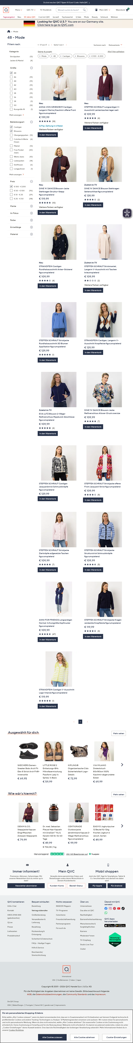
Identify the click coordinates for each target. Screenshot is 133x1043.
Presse (10, 927)
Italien (72, 980)
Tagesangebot (9, 17)
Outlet (83, 949)
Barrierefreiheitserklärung (91, 919)
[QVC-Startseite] (9, 31)
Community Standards (76, 994)
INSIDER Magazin (63, 906)
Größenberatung (38, 915)
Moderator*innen (87, 936)
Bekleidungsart (17, 122)
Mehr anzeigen (15, 115)
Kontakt (10, 910)
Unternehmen (86, 906)
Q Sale (78, 17)
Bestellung (36, 906)
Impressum (100, 994)
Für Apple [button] (97, 885)
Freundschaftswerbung (65, 919)
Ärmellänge (15, 227)
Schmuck (104, 17)
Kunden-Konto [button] (57, 885)
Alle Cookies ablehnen (84, 1037)
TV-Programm (62, 910)
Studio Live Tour (87, 944)
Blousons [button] (81, 56)
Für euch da (61, 928)
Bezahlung (36, 927)
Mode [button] (43, 56)
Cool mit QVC (44, 17)
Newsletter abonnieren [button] (26, 885)
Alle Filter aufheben (116, 51)
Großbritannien (62, 980)
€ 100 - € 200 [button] (97, 56)
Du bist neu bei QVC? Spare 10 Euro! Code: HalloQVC (65, 2)
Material (14, 234)
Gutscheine (60, 915)
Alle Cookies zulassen (52, 1037)
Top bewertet (67, 17)
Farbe (13, 220)
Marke (13, 206)
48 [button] (54, 56)
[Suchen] (84, 10)
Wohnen (114, 17)
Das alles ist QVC (87, 910)
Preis (12, 181)
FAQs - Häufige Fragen (41, 943)
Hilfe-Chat (11, 906)
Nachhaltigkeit (86, 915)
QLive (9, 922)
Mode (86, 17)
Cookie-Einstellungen (116, 1037)
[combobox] (69, 10)
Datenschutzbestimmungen (49, 994)
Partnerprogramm (63, 924)
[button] (100, 10)
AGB (29, 994)
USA (53, 980)
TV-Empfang (85, 940)
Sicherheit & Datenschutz (42, 939)
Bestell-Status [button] (76, 885)
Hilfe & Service (38, 947)
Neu (19, 17)
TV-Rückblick (45, 10)
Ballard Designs (18, 1005)
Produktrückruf (13, 936)
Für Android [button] (116, 885)
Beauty (95, 17)
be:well (56, 17)
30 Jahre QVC (30, 17)
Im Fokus (14, 213)
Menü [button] (17, 10)
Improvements (60, 1005)
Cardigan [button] (66, 56)
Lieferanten (12, 931)
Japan (79, 980)
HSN (9, 1005)
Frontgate (29, 1005)
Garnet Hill (39, 1005)
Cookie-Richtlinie (16, 1030)
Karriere (83, 931)
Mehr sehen (118, 733)
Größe (13, 68)
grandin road (49, 1005)
